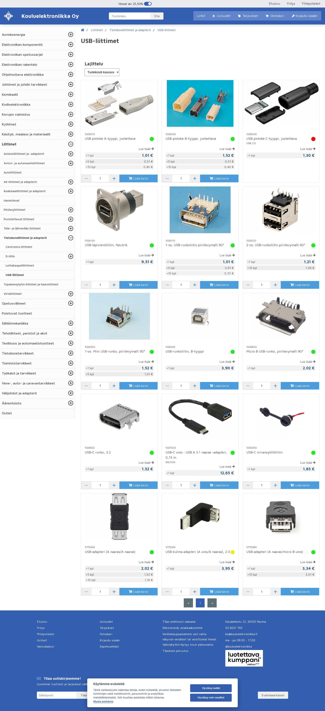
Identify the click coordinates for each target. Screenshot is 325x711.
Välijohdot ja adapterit (19, 393)
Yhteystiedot (311, 3)
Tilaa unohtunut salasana (178, 621)
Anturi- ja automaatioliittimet (24, 163)
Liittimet (9, 144)
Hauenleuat (12, 200)
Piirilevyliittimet (14, 209)
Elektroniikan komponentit (22, 45)
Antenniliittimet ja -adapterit (24, 153)
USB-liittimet (15, 274)
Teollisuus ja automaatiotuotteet (28, 343)
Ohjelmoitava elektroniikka (23, 74)
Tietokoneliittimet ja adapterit (25, 237)
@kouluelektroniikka (238, 646)
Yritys (291, 3)
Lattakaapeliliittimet (20, 265)
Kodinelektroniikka (16, 104)
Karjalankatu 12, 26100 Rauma (245, 621)
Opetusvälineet (14, 303)
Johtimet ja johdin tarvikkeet (24, 84)
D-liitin (10, 256)
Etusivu (274, 3)
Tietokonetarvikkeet (18, 353)
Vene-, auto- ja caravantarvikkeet (28, 383)
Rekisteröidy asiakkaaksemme (182, 627)
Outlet (7, 413)
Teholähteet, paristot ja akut (24, 333)
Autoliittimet (12, 172)
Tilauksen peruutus (175, 650)
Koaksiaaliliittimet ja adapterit (25, 191)
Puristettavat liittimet (19, 219)
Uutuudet (223, 16)
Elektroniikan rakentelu (19, 64)
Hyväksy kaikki (211, 688)
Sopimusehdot (109, 646)
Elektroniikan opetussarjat (22, 55)
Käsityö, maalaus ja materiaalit (26, 134)
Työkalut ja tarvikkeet (19, 373)
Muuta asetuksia (103, 701)
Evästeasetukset (273, 695)
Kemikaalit (10, 94)
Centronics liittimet (19, 246)
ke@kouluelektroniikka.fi (241, 634)
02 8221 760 (233, 627)
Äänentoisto (11, 403)
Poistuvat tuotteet (17, 313)
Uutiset (42, 640)
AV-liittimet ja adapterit (20, 181)
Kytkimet (9, 124)
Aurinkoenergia (13, 35)
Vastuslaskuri (45, 646)
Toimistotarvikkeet (17, 363)
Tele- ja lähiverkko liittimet (22, 228)
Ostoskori (277, 16)
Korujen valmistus (16, 114)
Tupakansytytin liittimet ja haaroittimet (31, 284)
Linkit (201, 16)
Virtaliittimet (13, 293)
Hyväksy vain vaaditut (211, 697)
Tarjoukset (250, 16)
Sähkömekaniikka (15, 323)
